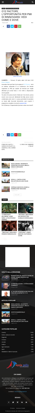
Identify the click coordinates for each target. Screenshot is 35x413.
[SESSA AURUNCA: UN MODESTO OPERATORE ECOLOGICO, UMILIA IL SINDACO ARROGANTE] (6, 166)
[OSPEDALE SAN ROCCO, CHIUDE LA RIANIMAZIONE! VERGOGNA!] (6, 189)
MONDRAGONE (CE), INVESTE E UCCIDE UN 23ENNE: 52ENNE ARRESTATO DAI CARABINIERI (22, 277)
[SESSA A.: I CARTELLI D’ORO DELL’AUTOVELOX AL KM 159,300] (6, 181)
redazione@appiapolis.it (20, 391)
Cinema (3, 212)
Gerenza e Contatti (20, 408)
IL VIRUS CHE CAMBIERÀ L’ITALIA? (26, 145)
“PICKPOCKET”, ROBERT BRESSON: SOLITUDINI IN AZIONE (24, 234)
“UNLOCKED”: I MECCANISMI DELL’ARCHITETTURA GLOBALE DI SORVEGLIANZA (25, 216)
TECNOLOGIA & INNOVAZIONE (12, 8)
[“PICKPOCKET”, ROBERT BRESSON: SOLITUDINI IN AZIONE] (25, 226)
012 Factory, (27, 84)
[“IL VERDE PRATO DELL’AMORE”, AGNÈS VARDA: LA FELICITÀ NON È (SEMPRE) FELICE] (9, 208)
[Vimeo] (17, 402)
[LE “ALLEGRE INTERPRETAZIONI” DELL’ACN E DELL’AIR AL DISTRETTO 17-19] (6, 293)
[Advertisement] (17, 40)
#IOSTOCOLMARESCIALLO (18, 171)
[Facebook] (8, 402)
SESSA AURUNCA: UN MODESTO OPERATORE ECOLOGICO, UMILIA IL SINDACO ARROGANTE (20, 165)
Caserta (8, 6)
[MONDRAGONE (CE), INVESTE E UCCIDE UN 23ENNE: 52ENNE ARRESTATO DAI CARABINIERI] (6, 278)
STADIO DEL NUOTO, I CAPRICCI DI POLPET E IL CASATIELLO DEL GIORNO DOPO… (9, 147)
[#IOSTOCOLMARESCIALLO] (6, 174)
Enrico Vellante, (6, 82)
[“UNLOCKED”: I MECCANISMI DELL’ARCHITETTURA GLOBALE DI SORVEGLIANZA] (25, 208)
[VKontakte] (22, 402)
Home (3, 6)
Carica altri (16, 194)
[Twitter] (13, 402)
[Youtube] (26, 402)
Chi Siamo (12, 408)
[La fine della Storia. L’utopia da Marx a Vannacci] (6, 286)
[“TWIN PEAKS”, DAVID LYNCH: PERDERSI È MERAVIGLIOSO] (9, 226)
